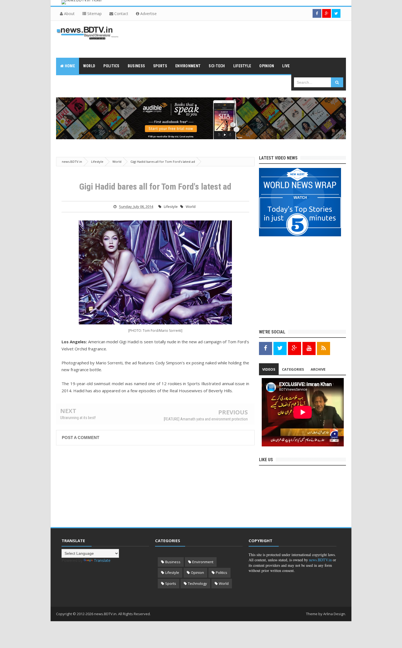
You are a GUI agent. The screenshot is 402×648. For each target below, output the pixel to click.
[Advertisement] (246, 38)
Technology (197, 583)
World (191, 206)
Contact (120, 13)
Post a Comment (80, 437)
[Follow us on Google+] (326, 13)
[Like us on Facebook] (265, 348)
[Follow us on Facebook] (317, 13)
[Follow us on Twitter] (336, 13)
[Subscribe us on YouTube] (309, 348)
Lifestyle (171, 206)
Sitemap (94, 13)
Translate (102, 560)
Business (172, 561)
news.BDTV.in (320, 559)
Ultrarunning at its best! (78, 417)
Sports (170, 583)
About (69, 13)
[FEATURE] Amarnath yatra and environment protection (206, 419)
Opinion (197, 572)
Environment (202, 561)
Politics (221, 572)
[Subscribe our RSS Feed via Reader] (323, 348)
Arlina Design (334, 613)
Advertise (148, 13)
